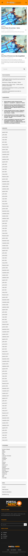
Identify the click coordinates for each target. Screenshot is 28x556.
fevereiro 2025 (5, 176)
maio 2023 (4, 228)
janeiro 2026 (5, 149)
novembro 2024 (5, 184)
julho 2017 (4, 400)
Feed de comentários (6, 492)
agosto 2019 (5, 339)
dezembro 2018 (5, 358)
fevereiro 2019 (5, 354)
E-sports (4, 459)
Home (8, 549)
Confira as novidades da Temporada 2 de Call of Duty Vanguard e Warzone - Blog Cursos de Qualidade (14, 120)
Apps (3, 450)
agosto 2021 (5, 280)
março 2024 (4, 203)
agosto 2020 (5, 309)
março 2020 (4, 322)
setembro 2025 (5, 159)
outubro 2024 (5, 186)
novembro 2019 (5, 331)
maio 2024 (4, 198)
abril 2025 (4, 171)
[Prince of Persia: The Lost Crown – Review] (14, 16)
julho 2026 (4, 134)
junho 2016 (4, 432)
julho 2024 (4, 193)
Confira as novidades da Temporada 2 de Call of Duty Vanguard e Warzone (14, 122)
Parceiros (4, 466)
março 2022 (4, 262)
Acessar (4, 487)
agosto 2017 (5, 398)
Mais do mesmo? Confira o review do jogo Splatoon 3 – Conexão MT (13, 102)
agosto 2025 (5, 161)
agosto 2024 (5, 191)
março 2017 (4, 410)
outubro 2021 (5, 275)
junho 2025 (4, 166)
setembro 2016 (5, 425)
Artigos (3, 451)
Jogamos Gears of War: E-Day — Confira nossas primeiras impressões (12, 85)
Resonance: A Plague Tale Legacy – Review (11, 82)
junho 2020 (4, 314)
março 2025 (4, 174)
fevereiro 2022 (5, 265)
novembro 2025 (5, 154)
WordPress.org (5, 494)
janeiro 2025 (5, 179)
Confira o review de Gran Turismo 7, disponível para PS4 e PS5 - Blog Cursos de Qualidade (14, 115)
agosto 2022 (5, 250)
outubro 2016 (5, 423)
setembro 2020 (5, 307)
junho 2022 (4, 255)
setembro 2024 (5, 189)
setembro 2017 (5, 395)
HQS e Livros (5, 464)
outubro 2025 (5, 157)
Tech (3, 475)
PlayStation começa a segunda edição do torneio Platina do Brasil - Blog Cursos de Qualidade (14, 105)
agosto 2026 (5, 132)
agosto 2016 (5, 427)
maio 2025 (4, 169)
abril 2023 (4, 230)
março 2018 (4, 381)
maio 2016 (4, 435)
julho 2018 (4, 371)
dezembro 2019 (5, 329)
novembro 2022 (5, 243)
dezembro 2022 (5, 240)
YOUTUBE (4, 477)
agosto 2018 (5, 368)
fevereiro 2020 (5, 324)
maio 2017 (4, 405)
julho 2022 (4, 253)
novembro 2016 (5, 420)
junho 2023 (4, 225)
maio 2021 (4, 287)
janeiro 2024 (5, 208)
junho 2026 (4, 137)
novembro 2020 (5, 302)
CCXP (3, 454)
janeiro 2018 (5, 386)
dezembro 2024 (5, 181)
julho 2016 (4, 430)
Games (2, 54)
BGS (3, 453)
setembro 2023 (5, 218)
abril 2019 (4, 349)
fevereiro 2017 (5, 413)
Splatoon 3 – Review (20, 102)
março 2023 (4, 233)
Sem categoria (5, 471)
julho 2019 (4, 341)
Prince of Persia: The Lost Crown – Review (10, 28)
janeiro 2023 (5, 238)
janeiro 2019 (5, 356)
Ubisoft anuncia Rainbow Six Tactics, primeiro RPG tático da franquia (13, 88)
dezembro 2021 (5, 270)
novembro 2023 (5, 213)
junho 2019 (4, 344)
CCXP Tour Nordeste (6, 455)
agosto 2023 (5, 221)
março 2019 (4, 351)
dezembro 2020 (5, 299)
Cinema (4, 457)
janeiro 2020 (5, 326)
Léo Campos (3, 57)
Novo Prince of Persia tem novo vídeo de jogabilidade (13, 56)
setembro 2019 (5, 336)
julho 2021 (4, 282)
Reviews (4, 470)
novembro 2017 (5, 390)
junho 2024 (4, 196)
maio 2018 (4, 376)
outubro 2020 (5, 304)
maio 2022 (4, 257)
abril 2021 (4, 290)
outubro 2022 (5, 245)
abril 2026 (4, 142)
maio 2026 (4, 139)
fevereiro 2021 (5, 294)
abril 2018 (4, 378)
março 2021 (4, 292)
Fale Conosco (13, 549)
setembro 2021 (5, 277)
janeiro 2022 (5, 267)
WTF (3, 476)
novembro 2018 (5, 361)
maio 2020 (4, 317)
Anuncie (19, 549)
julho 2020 (4, 312)
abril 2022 (4, 260)
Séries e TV (4, 472)
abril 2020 (4, 319)
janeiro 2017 (5, 415)
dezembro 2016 (5, 418)
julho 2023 (4, 223)
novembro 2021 (5, 272)
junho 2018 (4, 373)
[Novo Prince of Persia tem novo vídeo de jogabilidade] (14, 44)
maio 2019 (4, 346)
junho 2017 (4, 403)
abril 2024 (4, 201)
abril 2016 (4, 437)
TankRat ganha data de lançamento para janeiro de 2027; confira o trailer (13, 79)
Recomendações (5, 468)
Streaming (4, 473)
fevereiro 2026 (5, 147)
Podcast (4, 467)
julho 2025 (4, 164)
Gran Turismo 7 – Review (9, 112)
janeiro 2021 (5, 297)
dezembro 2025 (5, 152)
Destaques (3, 26)
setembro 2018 (5, 366)
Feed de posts (5, 489)
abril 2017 (4, 408)
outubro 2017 (5, 393)
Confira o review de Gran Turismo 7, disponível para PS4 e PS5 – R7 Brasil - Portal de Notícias (14, 111)
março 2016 (4, 440)
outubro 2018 (5, 363)
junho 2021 (4, 285)
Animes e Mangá (6, 449)
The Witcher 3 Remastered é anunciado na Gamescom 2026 (11, 92)
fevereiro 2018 (5, 383)
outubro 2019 (5, 334)
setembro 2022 (5, 248)
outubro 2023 (5, 216)
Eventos (4, 462)
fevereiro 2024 (5, 206)
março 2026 (4, 144)
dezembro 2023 (5, 211)
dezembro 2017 (5, 388)
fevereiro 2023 (5, 235)
